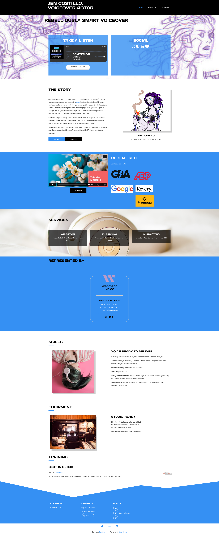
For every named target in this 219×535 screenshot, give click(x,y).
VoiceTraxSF (60, 472)
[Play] (68, 56)
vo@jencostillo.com (88, 508)
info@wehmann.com (109, 310)
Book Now (73, 139)
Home (140, 7)
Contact (166, 7)
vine (109, 526)
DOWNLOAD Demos (78, 67)
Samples (152, 7)
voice (78, 102)
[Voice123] (115, 513)
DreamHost (123, 532)
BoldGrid (102, 532)
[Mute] (96, 57)
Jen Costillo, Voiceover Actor (70, 5)
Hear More (56, 139)
